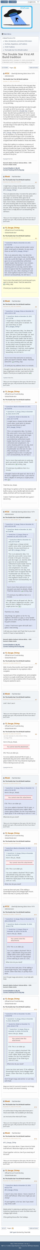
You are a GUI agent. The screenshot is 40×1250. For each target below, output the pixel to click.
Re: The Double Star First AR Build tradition (16, 180)
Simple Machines (15, 1245)
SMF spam (13, 1232)
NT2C (7, 73)
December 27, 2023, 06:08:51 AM (12, 519)
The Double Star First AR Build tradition (15, 79)
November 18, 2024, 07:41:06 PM (12, 734)
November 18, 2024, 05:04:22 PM (12, 663)
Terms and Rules (18, 1243)
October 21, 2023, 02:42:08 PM (11, 81)
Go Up (4, 1228)
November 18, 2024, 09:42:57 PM (12, 783)
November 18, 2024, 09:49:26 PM (12, 843)
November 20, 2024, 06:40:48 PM (12, 1181)
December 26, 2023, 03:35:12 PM (12, 238)
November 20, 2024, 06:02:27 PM (12, 1138)
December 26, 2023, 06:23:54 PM (12, 402)
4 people (5, 159)
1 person (5, 377)
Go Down (5, 67)
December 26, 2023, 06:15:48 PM (12, 306)
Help (11, 1243)
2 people (5, 767)
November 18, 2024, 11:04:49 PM (12, 914)
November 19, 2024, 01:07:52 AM (12, 1106)
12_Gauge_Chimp (12, 228)
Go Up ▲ (27, 1243)
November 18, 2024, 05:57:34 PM (12, 699)
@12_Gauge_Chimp (9, 133)
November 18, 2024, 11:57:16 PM (12, 1009)
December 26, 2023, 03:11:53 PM (12, 182)
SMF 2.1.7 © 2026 (6, 1245)
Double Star (24, 111)
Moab (7, 176)
